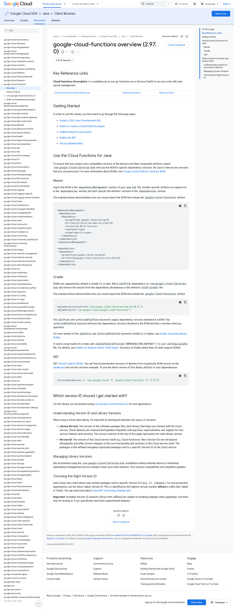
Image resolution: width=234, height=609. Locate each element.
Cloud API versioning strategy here (111, 490)
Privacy (67, 595)
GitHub (143, 563)
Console (183, 3)
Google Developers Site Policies (98, 538)
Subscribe (196, 602)
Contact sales (53, 579)
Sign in (226, 4)
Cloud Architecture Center (153, 579)
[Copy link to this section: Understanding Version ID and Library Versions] (124, 413)
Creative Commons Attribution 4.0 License (133, 535)
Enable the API (68, 137)
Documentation (70, 36)
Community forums (103, 563)
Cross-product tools (83, 3)
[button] (21, 84)
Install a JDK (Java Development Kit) (80, 120)
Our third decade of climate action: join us (130, 595)
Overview (9, 20)
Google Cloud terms (97, 595)
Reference (40, 20)
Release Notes (100, 574)
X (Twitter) (192, 574)
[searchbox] (21, 30)
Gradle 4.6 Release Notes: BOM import (97, 347)
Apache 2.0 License (56, 538)
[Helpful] (182, 36)
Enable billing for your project (76, 131)
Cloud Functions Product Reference (72, 92)
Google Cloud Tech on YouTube (202, 584)
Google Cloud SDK (23, 14)
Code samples (147, 574)
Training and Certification (153, 584)
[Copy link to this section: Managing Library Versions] (95, 457)
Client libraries (64, 14)
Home (56, 36)
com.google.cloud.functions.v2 (111, 404)
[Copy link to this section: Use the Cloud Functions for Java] (114, 156)
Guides (24, 20)
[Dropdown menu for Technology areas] (65, 4)
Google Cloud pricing (57, 568)
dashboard (59, 367)
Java (46, 14)
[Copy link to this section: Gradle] (66, 277)
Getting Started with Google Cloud (157, 568)
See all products (55, 563)
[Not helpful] (186, 36)
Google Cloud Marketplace (60, 574)
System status (100, 579)
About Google (53, 595)
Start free (221, 13)
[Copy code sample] (185, 205)
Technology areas (52, 3)
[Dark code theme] (180, 205)
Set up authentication (71, 143)
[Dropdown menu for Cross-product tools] (98, 4)
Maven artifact (166, 92)
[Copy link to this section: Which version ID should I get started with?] (130, 396)
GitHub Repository (132, 92)
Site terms (79, 595)
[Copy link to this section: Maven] (66, 181)
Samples (55, 20)
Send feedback (177, 44)
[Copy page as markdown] (73, 52)
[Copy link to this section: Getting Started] (83, 106)
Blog (189, 563)
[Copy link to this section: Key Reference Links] (91, 74)
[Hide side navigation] (38, 603)
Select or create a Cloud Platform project (82, 126)
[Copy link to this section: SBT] (62, 357)
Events (190, 568)
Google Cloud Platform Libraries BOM (144, 171)
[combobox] (156, 4)
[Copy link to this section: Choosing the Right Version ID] (100, 476)
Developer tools (88, 36)
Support (97, 568)
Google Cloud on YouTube (200, 579)
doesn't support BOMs (70, 363)
